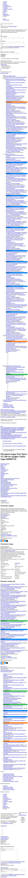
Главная (5, 1)
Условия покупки (7, 6)
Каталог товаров (4, 73)
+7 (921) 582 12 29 (5, 837)
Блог (4, 12)
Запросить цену (12, 875)
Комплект (3, 482)
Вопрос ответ (6, 15)
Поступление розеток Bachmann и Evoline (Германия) (13, 412)
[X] (7, 541)
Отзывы (2, 487)
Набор (2, 480)
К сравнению (17, 99)
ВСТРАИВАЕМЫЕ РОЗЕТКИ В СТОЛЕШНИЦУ (12, 428)
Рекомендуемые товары (8, 407)
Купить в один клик (16, 862)
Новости (5, 11)
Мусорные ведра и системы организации (12, 776)
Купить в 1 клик (10, 99)
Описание (3, 483)
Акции (4, 2)
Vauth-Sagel (3, 517)
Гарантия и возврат (7, 9)
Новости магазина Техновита (7, 409)
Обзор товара (4, 479)
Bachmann (17, 413)
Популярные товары (8, 404)
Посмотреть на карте (8, 823)
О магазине (6, 5)
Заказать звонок (13, 26)
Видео (2, 491)
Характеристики (4, 484)
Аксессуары (3, 485)
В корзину (14, 98)
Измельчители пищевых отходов (10, 781)
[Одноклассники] (3, 541)
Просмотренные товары (6, 671)
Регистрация (6, 19)
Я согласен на (13, 46)
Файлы (2, 490)
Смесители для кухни (8, 778)
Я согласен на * (13, 861)
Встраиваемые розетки (8, 773)
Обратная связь (4, 836)
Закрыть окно (4, 64)
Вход (4, 18)
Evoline (5, 414)
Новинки (5, 403)
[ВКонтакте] (1, 541)
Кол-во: (3, 536)
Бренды (5, 4)
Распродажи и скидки (8, 406)
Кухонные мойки (7, 780)
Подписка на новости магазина (8, 417)
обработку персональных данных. (16, 46)
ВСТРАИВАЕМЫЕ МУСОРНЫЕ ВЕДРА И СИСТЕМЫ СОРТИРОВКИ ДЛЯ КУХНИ (14, 438)
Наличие (3, 489)
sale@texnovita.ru (22, 815)
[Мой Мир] (5, 541)
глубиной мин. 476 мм (9, 550)
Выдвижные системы (8, 777)
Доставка (5, 7)
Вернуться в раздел (5, 478)
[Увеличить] (14, 494)
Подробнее (19, 98)
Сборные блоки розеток (8, 775)
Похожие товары (4, 488)
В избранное (9, 100)
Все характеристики (5, 514)
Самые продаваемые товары (7, 670)
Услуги (5, 10)
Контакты (5, 13)
